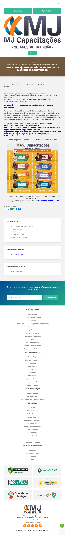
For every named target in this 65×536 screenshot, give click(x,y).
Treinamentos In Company (22, 232)
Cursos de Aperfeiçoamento (23, 226)
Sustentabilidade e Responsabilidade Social (33, 324)
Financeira (17, 127)
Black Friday (32, 433)
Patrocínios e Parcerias (32, 346)
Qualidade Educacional (32, 317)
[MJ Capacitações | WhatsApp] (32, 525)
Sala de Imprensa (32, 343)
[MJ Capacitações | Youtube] (36, 525)
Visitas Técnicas (33, 414)
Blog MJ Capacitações (32, 426)
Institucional (32, 314)
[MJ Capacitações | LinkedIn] (40, 525)
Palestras (32, 363)
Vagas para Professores (32, 420)
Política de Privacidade (32, 336)
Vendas (34, 127)
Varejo (16, 134)
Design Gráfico (32, 134)
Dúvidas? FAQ (32, 423)
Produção (60, 132)
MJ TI (32, 460)
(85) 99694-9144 (18, 11)
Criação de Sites (32, 393)
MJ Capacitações (17, 254)
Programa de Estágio (32, 442)
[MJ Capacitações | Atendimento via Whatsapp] (62, 526)
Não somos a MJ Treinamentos (32, 400)
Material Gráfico (32, 396)
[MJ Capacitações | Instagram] (28, 525)
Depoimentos (32, 327)
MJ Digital (32, 457)
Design (22, 134)
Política (53, 132)
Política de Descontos (32, 333)
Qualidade (54, 127)
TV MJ (32, 408)
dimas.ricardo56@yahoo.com (40, 99)
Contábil (14, 125)
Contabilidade (25, 125)
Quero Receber (51, 298)
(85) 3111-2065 (47, 11)
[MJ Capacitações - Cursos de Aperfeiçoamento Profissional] (32, 32)
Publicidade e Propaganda (21, 130)
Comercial (26, 127)
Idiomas (33, 373)
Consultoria (16, 136)
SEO (39, 134)
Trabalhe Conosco (32, 417)
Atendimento (43, 127)
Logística (19, 132)
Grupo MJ (32, 450)
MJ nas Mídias (32, 411)
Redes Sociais (32, 436)
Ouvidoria (32, 339)
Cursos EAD (32, 369)
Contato (32, 439)
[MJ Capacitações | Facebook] (24, 525)
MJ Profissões (18, 229)
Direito (46, 132)
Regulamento (32, 330)
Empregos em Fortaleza (32, 349)
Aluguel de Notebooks (20, 237)
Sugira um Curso (32, 385)
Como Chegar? (32, 430)
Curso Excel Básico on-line (48, 201)
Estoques (27, 132)
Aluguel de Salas (18, 235)
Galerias (32, 321)
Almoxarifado (37, 132)
